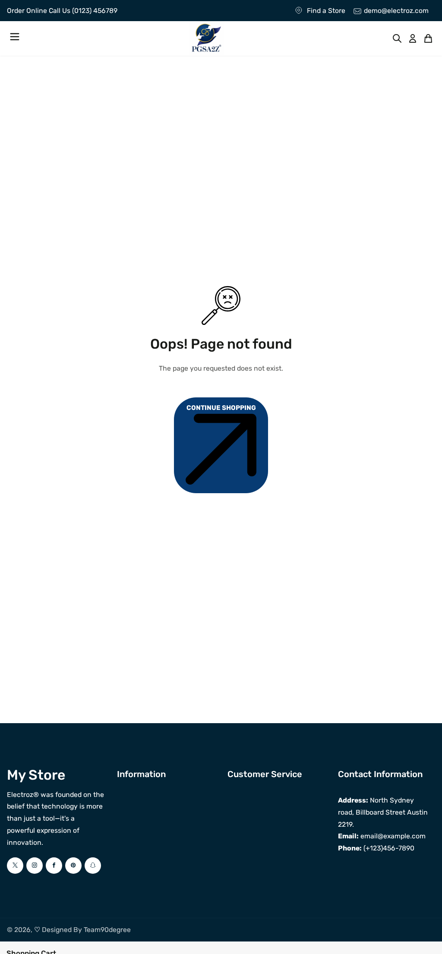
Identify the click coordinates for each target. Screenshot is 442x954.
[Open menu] (15, 38)
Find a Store (326, 10)
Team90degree (107, 930)
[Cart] (428, 38)
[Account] (412, 38)
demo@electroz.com (396, 10)
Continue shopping (221, 408)
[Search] (397, 38)
